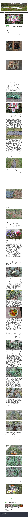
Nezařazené (7, 25)
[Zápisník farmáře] (2, 12)
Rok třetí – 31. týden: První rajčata (19, 508)
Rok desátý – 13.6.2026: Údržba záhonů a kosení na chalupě (17, 1)
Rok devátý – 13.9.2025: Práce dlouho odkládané (7, 508)
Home (22, 514)
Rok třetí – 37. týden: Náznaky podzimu (17, 498)
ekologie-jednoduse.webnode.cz (5, 514)
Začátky (4, 12)
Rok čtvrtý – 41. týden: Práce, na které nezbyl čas (13, 508)
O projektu (7, 12)
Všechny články (25, 514)
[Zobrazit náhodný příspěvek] (26, 12)
